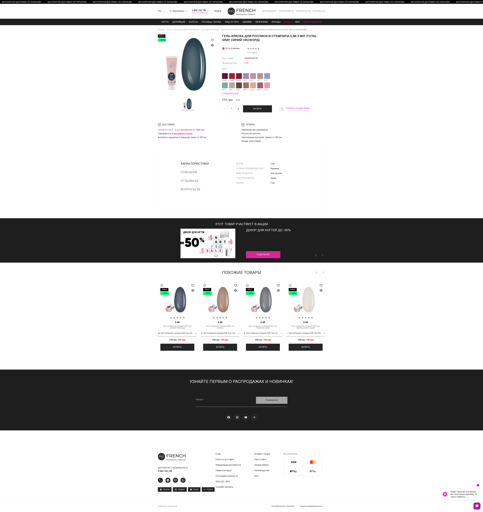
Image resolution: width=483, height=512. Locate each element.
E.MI (246, 63)
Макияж (247, 22)
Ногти (165, 22)
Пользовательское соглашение (283, 506)
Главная (161, 29)
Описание (189, 172)
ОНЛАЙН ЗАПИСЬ (224, 487)
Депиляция (178, 22)
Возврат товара (262, 454)
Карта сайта (260, 459)
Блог (256, 476)
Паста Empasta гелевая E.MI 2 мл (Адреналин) (391, 325)
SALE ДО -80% (223, 482)
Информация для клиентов (228, 465)
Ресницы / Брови (211, 22)
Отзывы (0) (189, 181)
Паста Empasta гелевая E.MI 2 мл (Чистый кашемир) (348, 325)
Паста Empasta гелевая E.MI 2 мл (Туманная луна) (263, 325)
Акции (287, 22)
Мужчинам (261, 22)
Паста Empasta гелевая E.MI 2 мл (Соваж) (220, 325)
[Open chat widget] (476, 505)
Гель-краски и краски (210, 29)
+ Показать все (230, 94)
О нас (218, 454)
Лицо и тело (232, 22)
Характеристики (195, 164)
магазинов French (183, 134)
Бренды (276, 22)
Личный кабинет (261, 465)
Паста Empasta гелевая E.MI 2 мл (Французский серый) (305, 325)
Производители (261, 471)
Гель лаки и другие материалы (186, 29)
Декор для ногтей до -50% (268, 230)
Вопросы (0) (190, 189)
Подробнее (263, 255)
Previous (316, 255)
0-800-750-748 (199, 10)
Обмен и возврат (224, 471)
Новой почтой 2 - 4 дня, (181, 130)
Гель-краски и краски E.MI (231, 29)
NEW (297, 22)
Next (322, 255)
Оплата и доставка (225, 459)
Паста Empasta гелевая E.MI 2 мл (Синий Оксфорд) (177, 325)
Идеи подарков (313, 22)
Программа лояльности (227, 476)
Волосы (193, 22)
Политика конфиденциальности (311, 506)
